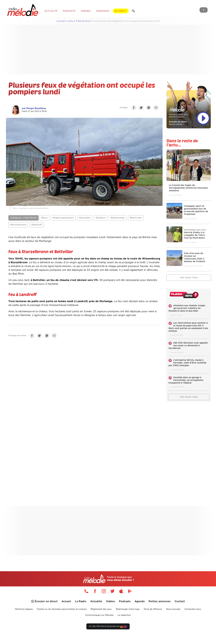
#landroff (36, 225)
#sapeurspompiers (63, 218)
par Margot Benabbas (34, 108)
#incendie (84, 218)
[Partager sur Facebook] (134, 108)
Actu (70, 21)
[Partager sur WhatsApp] (149, 108)
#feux (44, 218)
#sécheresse (118, 218)
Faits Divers (82, 21)
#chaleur (100, 218)
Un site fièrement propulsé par (104, 626)
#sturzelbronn (18, 225)
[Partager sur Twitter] (142, 108)
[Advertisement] (108, 50)
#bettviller (136, 218)
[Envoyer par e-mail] (157, 108)
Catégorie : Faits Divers (23, 218)
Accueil (60, 21)
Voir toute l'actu (189, 277)
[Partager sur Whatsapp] (47, 336)
